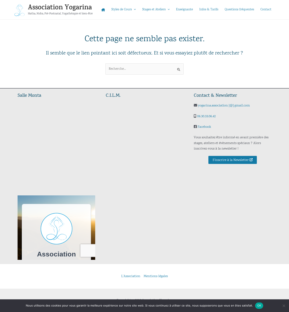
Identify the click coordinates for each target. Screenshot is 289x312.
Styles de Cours (121, 9)
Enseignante (184, 9)
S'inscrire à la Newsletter (231, 160)
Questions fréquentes (239, 9)
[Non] (284, 306)
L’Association (130, 276)
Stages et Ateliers (154, 9)
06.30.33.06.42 (206, 116)
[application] (134, 9)
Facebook (204, 127)
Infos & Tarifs (208, 9)
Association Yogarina (60, 7)
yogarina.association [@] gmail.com (224, 105)
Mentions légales (156, 276)
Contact (265, 9)
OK (259, 305)
